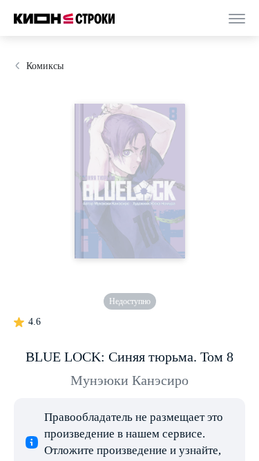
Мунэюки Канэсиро (129, 380)
